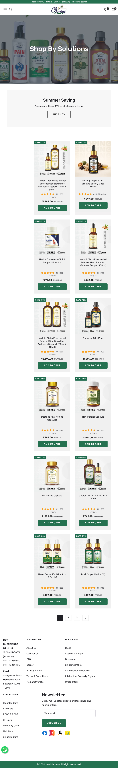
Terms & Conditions (37, 676)
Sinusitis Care (10, 737)
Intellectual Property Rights (80, 676)
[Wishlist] (105, 9)
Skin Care (8, 708)
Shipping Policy (73, 665)
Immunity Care (11, 725)
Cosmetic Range (74, 653)
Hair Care (8, 731)
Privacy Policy (34, 670)
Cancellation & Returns (77, 670)
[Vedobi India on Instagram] (52, 733)
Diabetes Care (10, 703)
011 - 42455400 (11, 664)
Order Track (71, 682)
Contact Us (32, 653)
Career (29, 665)
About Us (31, 648)
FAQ (28, 659)
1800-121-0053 (11, 652)
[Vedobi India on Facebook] (45, 733)
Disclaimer (70, 659)
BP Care (7, 720)
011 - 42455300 (11, 660)
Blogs (68, 648)
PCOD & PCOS (10, 714)
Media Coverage (34, 682)
